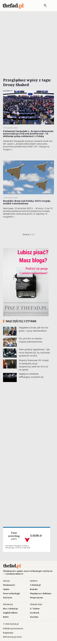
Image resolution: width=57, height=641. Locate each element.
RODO (6, 617)
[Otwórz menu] (51, 5)
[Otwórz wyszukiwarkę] (44, 5)
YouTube (34, 617)
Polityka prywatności (13, 628)
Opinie (6, 589)
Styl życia (7, 597)
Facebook (34, 612)
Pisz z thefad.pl (10, 608)
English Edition (10, 612)
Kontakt (34, 589)
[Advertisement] (28, 41)
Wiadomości (9, 585)
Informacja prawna (12, 637)
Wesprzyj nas (36, 597)
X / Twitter (35, 608)
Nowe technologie (11, 593)
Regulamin (8, 632)
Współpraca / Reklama (40, 593)
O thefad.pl (35, 585)
